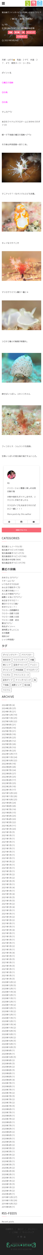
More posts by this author (19, 514)
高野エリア (16, 685)
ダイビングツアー (10, 654)
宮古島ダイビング (11, 28)
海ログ (14, 19)
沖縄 (32, 659)
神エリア (7, 665)
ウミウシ (7, 690)
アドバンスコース (21, 675)
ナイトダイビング (23, 680)
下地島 (6, 685)
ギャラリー (33, 1229)
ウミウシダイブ (20, 659)
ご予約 (15, 1232)
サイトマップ (28, 1232)
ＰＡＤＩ (34, 665)
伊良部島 (19, 670)
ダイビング (7, 670)
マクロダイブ (32, 670)
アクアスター (27, 654)
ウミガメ (7, 675)
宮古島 (27, 685)
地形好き (7, 659)
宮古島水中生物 (28, 28)
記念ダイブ (7, 680)
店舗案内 (9, 1229)
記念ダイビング (20, 665)
